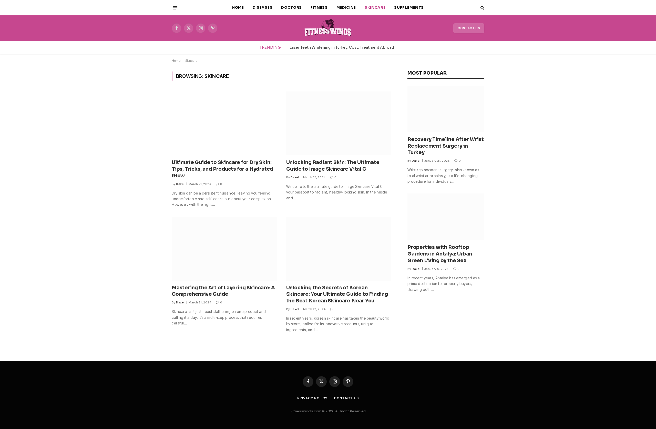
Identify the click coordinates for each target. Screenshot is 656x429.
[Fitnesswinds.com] (328, 28)
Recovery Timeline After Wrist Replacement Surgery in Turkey (445, 146)
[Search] (481, 8)
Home (238, 7)
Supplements (409, 7)
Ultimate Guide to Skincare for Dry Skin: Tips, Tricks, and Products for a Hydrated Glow (222, 169)
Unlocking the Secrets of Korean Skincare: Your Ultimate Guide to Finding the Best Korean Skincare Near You (337, 294)
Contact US (346, 398)
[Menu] (175, 8)
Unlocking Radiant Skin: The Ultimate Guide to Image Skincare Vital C (333, 165)
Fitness (319, 7)
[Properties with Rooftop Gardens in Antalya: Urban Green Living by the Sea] (445, 216)
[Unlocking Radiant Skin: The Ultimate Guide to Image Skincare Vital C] (339, 123)
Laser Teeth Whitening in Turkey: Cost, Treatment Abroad (342, 47)
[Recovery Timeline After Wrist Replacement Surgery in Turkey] (445, 109)
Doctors (291, 7)
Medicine (346, 7)
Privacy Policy (312, 398)
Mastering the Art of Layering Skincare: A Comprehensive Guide (223, 291)
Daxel (180, 184)
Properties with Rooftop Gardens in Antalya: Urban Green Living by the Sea (439, 254)
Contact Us (469, 28)
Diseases (262, 7)
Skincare (375, 7)
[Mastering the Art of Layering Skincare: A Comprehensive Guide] (224, 249)
